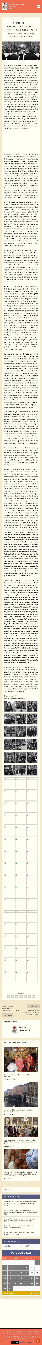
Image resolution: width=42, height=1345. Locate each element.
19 (21, 1278)
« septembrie (9, 1293)
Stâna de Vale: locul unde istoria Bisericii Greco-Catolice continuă (18, 1227)
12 (21, 1273)
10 (10, 1273)
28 (32, 1283)
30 (5, 1288)
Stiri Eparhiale (28, 36)
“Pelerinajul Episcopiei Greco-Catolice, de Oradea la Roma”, (19, 1111)
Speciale (20, 36)
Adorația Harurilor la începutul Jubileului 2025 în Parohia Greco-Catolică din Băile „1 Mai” (20, 1142)
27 (26, 1283)
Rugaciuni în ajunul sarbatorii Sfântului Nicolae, (19, 1076)
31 (10, 1288)
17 (10, 1278)
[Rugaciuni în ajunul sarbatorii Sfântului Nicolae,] (21, 1059)
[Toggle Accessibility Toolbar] (37, 1340)
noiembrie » (33, 1293)
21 (32, 1278)
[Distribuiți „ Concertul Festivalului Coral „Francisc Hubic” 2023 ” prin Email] (29, 997)
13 (26, 1273)
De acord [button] (15, 1342)
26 (21, 1283)
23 (5, 1283)
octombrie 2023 (21, 1252)
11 (15, 1273)
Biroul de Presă (17, 34)
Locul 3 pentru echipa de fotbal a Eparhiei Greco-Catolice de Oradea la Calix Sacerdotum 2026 (20, 1212)
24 (10, 1283)
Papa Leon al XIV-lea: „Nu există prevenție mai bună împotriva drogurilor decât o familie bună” (20, 1203)
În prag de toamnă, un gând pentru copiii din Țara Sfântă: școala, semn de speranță (20, 1220)
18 (15, 1278)
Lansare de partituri (21, 128)
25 (15, 1283)
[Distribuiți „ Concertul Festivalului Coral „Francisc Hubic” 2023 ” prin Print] (33, 997)
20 (26, 1278)
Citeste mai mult (25, 1342)
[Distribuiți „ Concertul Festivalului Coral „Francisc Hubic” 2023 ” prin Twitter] (13, 997)
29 (37, 1283)
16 (5, 1278)
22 (37, 1278)
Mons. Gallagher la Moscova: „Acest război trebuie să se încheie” (19, 1233)
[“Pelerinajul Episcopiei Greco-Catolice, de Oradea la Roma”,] (21, 1094)
